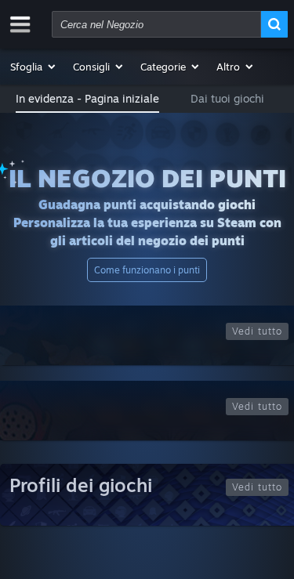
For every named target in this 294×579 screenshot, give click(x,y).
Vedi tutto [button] (257, 331)
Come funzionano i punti (147, 270)
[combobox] (156, 24)
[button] (33, 67)
